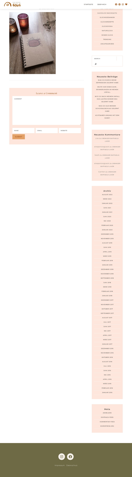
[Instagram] (123, 4)
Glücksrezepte (107, 22)
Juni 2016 (107, 370)
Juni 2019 (107, 247)
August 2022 (107, 194)
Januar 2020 (107, 230)
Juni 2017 (107, 326)
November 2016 (107, 353)
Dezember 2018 (107, 269)
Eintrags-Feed (107, 417)
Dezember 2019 (107, 234)
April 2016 (107, 379)
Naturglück (107, 30)
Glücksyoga (107, 26)
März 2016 (107, 383)
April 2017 (107, 335)
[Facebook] (116, 4)
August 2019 (107, 243)
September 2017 (107, 313)
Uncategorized (107, 44)
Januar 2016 (107, 392)
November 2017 (107, 304)
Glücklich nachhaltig (107, 13)
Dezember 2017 (107, 300)
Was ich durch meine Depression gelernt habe (107, 81)
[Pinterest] (119, 4)
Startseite (88, 4)
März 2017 (107, 339)
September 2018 (107, 278)
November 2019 (107, 238)
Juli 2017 (107, 322)
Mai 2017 (107, 331)
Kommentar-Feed (107, 421)
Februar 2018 (107, 291)
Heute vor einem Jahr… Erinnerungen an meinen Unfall (107, 89)
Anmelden (107, 413)
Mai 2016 (107, 375)
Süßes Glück (107, 35)
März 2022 (107, 199)
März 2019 (107, 256)
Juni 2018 (107, 282)
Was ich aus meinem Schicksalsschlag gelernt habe (107, 108)
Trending (107, 39)
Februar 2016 (107, 388)
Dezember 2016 (107, 348)
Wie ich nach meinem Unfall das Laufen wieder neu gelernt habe (107, 99)
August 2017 (107, 317)
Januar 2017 (107, 344)
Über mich (101, 4)
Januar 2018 (107, 295)
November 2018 (107, 274)
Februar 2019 (107, 260)
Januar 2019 (107, 265)
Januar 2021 (107, 212)
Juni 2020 (107, 216)
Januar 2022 (107, 203)
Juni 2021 (107, 208)
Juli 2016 (107, 366)
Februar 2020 (107, 225)
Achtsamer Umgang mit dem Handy (107, 117)
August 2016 (107, 361)
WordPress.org (107, 426)
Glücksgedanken (107, 17)
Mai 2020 (107, 221)
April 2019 (107, 252)
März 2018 (107, 287)
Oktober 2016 (107, 357)
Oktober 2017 (107, 309)
